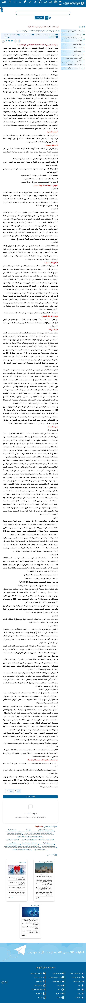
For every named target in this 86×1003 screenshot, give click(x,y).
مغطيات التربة (46, 843)
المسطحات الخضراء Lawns (48, 846)
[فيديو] (45, 2)
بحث (47, 17)
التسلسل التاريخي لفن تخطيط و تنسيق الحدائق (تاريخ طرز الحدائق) (38, 839)
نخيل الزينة (28, 830)
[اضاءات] (10, 2)
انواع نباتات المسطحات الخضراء (29, 843)
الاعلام (60, 989)
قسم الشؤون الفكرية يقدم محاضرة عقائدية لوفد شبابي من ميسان (44, 876)
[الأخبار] (55, 2)
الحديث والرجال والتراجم (55, 977)
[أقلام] (35, 2)
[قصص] (60, 5)
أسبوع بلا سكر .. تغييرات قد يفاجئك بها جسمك (17, 893)
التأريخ (79, 985)
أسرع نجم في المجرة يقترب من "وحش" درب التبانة (30, 931)
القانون (79, 989)
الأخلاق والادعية (38, 977)
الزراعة (81, 27)
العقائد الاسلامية (57, 973)
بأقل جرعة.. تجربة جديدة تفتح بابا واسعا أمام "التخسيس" (17, 888)
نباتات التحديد (12, 843)
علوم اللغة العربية (57, 981)
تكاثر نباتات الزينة (12, 830)
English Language (37, 989)
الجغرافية (59, 985)
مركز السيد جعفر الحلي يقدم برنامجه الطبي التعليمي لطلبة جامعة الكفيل (44, 894)
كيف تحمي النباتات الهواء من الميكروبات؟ (30, 923)
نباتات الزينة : (31, 27)
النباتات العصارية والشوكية (12, 839)
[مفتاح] (30, 2)
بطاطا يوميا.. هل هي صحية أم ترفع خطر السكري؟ (17, 878)
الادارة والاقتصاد (38, 985)
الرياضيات (59, 997)
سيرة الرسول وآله (76, 977)
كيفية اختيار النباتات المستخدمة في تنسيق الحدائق (30, 836)
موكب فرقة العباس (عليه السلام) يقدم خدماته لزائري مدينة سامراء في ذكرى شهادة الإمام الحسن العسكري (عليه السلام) (44, 882)
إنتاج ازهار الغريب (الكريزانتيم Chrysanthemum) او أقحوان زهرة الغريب (21, 846)
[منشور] (15, 2)
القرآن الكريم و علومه (75, 973)
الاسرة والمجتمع (77, 981)
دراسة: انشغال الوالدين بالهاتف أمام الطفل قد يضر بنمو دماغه (30, 919)
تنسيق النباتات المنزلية (40, 849)
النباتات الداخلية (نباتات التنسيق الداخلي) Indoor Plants (38, 833)
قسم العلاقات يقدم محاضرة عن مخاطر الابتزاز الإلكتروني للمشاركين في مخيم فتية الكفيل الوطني (44, 888)
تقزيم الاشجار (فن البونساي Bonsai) (22, 849)
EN (2, 9)
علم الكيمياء (39, 993)
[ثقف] (5, 2)
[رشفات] (25, 2)
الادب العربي (39, 981)
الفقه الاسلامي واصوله (36, 973)
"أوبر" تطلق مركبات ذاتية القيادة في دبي (30, 927)
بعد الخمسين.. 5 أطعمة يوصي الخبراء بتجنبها (17, 883)
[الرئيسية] (60, 2)
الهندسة (40, 997)
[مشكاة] (20, 2)
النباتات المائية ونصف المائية (14, 833)
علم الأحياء (78, 997)
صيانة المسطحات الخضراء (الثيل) (45, 830)
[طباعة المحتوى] (3, 41)
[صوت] (40, 2)
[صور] (50, 2)
